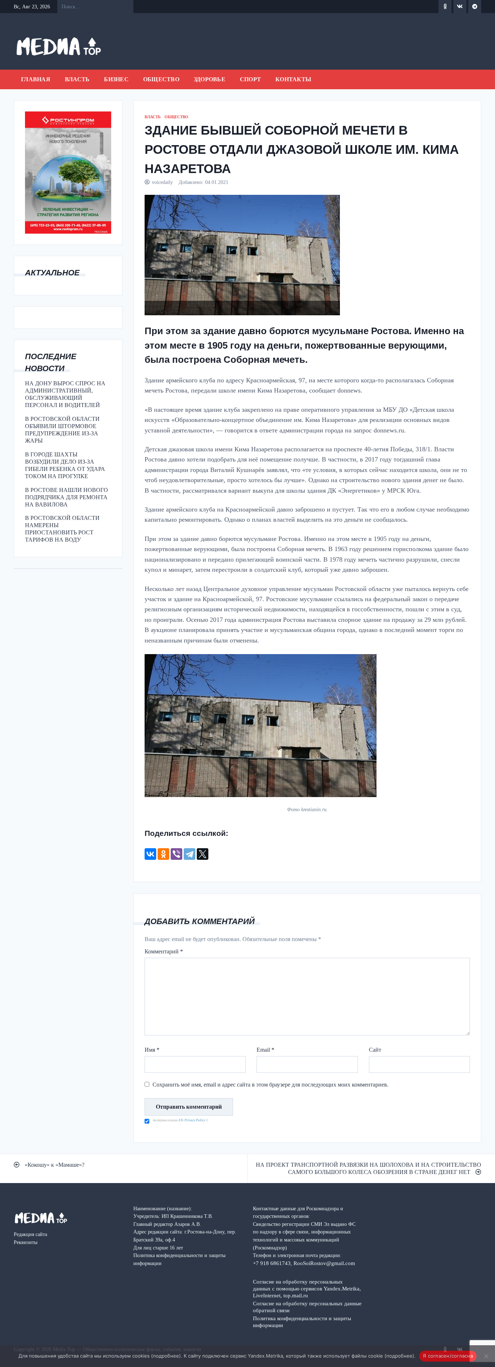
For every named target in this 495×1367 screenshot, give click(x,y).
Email (265, 1050)
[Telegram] (189, 854)
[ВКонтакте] (150, 854)
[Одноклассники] (163, 854)
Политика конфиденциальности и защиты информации (302, 1321)
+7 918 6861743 (272, 1263)
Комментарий (164, 951)
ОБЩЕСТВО (161, 79)
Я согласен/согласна (448, 1356)
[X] (202, 854)
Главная (35, 79)
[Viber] (176, 854)
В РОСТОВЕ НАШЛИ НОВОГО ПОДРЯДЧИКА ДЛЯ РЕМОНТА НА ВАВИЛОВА (66, 497)
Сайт (375, 1050)
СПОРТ (250, 79)
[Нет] (486, 1356)
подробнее (166, 1356)
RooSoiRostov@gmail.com (324, 1263)
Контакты (293, 79)
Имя (152, 1050)
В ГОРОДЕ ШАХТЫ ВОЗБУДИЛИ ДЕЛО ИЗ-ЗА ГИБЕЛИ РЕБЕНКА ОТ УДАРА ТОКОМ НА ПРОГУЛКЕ (65, 465)
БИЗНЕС (116, 79)
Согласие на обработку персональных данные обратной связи (307, 1306)
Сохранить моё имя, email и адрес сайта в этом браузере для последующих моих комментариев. (270, 1084)
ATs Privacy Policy (192, 1120)
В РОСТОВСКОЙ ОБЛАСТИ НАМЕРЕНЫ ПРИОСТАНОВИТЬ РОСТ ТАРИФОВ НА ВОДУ (62, 529)
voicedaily (162, 182)
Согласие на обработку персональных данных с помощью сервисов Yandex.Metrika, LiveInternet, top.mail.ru (307, 1288)
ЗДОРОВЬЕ (209, 79)
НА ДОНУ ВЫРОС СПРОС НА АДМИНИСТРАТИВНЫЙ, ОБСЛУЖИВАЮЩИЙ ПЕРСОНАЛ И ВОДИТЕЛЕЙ (65, 394)
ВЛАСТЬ (77, 79)
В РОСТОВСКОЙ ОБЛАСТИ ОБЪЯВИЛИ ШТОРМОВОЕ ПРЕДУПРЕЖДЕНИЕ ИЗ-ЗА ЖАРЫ (62, 430)
